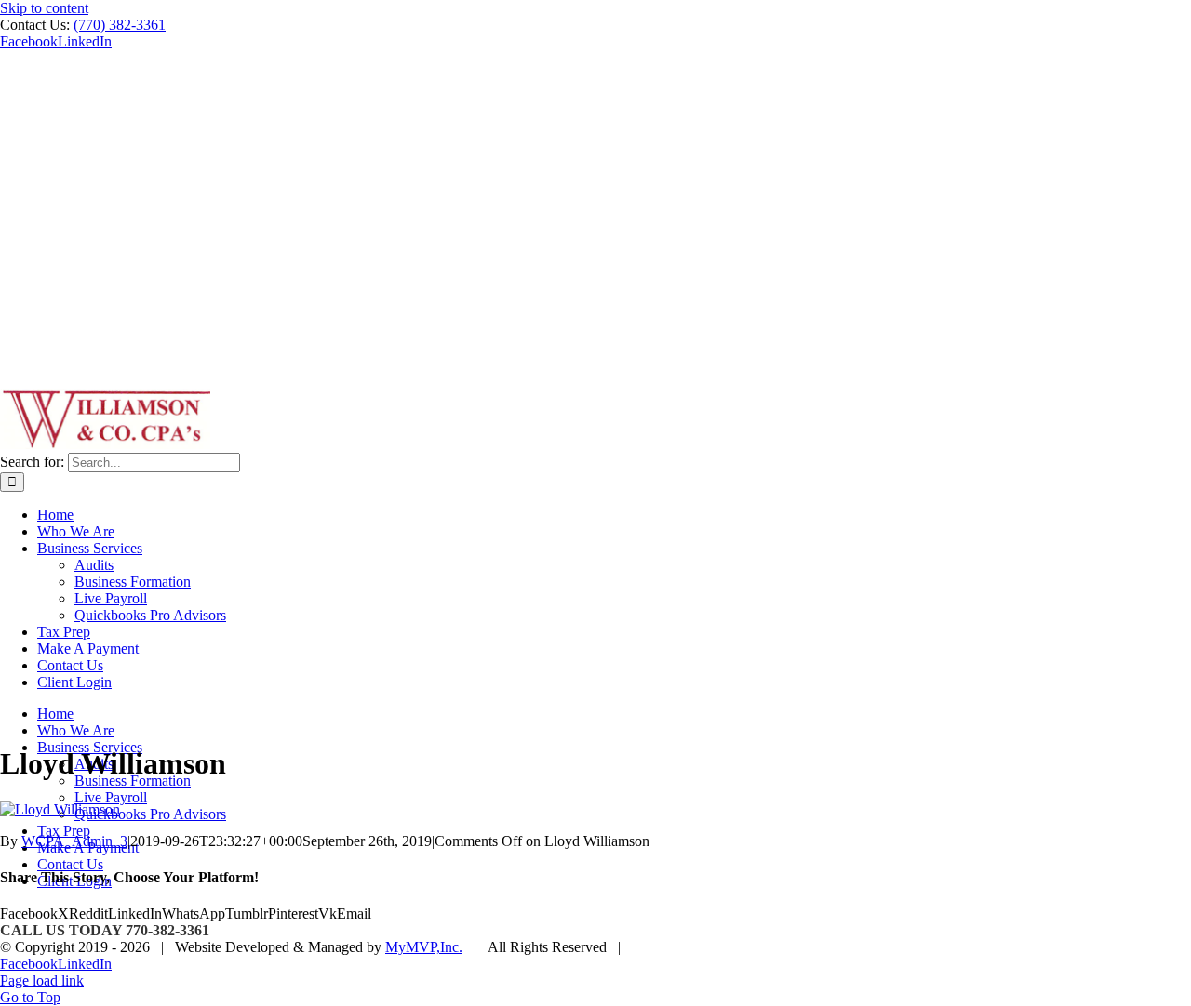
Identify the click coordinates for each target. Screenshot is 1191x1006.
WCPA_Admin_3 (74, 841)
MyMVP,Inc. (423, 947)
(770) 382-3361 (120, 25)
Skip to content (44, 8)
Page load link (42, 980)
